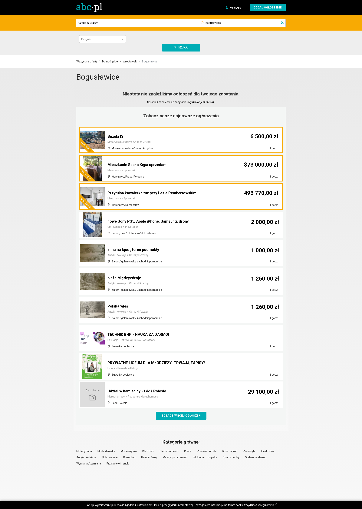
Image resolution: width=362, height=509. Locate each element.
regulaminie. (267, 505)
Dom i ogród (229, 451)
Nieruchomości (169, 451)
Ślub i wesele (110, 457)
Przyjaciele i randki (118, 463)
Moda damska (106, 451)
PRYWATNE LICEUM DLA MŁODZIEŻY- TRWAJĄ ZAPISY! (156, 363)
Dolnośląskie (110, 61)
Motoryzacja (84, 451)
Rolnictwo (129, 457)
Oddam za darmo (255, 457)
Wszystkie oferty (86, 61)
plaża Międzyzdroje (124, 278)
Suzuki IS (115, 136)
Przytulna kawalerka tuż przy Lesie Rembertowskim (151, 193)
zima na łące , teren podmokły (133, 249)
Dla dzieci (148, 451)
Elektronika (268, 451)
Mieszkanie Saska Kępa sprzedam (136, 164)
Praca (187, 451)
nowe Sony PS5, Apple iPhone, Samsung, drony (148, 221)
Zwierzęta (249, 451)
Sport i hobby (231, 457)
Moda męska (129, 451)
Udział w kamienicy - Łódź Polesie (136, 391)
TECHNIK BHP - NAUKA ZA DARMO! (138, 334)
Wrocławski (130, 61)
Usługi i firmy (149, 457)
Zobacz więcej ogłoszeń (181, 415)
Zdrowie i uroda (206, 451)
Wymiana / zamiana (88, 463)
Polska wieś (117, 306)
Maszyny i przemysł (175, 457)
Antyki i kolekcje (86, 457)
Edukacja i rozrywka (205, 457)
